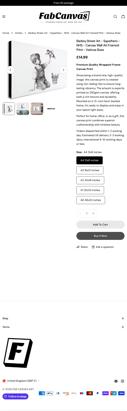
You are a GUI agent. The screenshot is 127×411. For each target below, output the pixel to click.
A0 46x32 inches (91, 200)
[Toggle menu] (3, 16)
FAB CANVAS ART (23, 389)
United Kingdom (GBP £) (21, 381)
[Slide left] (10, 70)
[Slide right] (63, 70)
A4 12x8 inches (90, 160)
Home (5, 32)
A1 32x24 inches (90, 190)
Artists (18, 32)
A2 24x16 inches (90, 180)
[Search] (115, 16)
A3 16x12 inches (90, 170)
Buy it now (100, 236)
